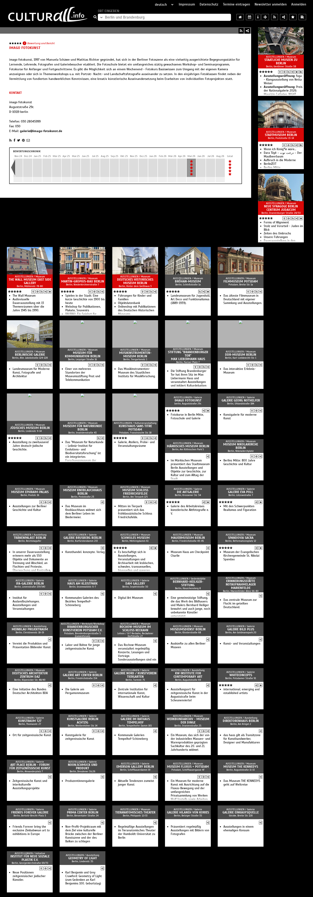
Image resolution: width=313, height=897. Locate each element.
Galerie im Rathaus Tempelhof (135, 720)
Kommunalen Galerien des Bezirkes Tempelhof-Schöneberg (82, 601)
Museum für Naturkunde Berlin (82, 427)
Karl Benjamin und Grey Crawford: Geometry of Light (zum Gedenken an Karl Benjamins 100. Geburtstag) (83, 878)
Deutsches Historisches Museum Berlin (135, 281)
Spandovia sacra (240, 537)
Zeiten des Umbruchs (277, 233)
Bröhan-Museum (188, 281)
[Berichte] (301, 72)
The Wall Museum (24, 296)
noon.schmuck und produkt (82, 766)
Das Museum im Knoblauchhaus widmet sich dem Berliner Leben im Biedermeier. (83, 511)
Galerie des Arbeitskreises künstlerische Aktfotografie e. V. (190, 509)
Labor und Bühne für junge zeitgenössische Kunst (82, 646)
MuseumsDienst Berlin (188, 629)
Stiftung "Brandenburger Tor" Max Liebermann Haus (188, 355)
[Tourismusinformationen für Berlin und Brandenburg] (258, 17)
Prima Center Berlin (82, 812)
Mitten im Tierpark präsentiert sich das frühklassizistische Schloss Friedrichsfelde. (135, 511)
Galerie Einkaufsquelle (240, 812)
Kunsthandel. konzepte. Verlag (85, 552)
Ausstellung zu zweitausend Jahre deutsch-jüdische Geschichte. (31, 445)
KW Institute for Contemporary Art (187, 675)
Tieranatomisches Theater (135, 812)
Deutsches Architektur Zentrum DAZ (30, 675)
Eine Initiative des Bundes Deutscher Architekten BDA (30, 691)
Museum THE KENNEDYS (240, 766)
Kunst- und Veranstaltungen (241, 643)
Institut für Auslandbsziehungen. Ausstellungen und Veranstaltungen (26, 603)
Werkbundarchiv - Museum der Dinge (188, 720)
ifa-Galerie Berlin (30, 583)
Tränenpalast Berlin (30, 537)
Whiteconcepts (240, 675)
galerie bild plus (240, 629)
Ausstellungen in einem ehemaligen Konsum (238, 828)
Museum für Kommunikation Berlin (82, 354)
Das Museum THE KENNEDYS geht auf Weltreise (241, 782)
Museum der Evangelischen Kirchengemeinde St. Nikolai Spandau (241, 555)
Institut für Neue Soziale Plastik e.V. (29, 858)
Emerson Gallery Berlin (135, 766)
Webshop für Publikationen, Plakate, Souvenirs (83, 308)
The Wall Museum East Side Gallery (30, 281)
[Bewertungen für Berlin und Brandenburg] (293, 17)
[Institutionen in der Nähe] (284, 72)
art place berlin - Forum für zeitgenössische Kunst (29, 766)
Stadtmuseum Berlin (281, 135)
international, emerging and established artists (241, 691)
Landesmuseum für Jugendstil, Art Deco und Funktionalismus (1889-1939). (190, 299)
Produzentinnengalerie (80, 781)
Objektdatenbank (129, 303)
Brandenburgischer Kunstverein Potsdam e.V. (82, 628)
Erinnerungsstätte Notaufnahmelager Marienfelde (241, 584)
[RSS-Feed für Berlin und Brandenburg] (274, 17)
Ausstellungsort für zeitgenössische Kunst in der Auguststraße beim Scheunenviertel (189, 695)
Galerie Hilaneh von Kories (188, 812)
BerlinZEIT (270, 164)
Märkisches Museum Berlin (188, 446)
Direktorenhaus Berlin (241, 721)
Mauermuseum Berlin (188, 537)
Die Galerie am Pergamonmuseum (77, 691)
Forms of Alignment (276, 222)
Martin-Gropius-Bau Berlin (82, 281)
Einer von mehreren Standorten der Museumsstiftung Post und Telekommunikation (82, 374)
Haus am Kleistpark (82, 583)
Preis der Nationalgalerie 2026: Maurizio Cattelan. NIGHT (283, 90)
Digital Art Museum (130, 598)
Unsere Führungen (276, 237)
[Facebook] (14, 140)
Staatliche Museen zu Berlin (280, 61)
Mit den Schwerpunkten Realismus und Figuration (239, 508)
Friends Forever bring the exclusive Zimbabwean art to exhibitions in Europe (31, 830)
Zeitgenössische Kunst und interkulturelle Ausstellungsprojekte (30, 784)
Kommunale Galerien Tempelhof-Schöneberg (133, 737)
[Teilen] (247, 31)
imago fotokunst (188, 400)
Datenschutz (209, 4)
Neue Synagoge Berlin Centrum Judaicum (281, 208)
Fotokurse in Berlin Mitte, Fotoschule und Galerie (187, 416)
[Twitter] (18, 140)
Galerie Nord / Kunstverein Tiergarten (135, 675)
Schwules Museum (135, 537)
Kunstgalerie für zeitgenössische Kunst (79, 737)
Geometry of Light (82, 858)
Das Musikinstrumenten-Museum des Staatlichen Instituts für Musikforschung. (137, 372)
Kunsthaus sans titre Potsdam (135, 427)
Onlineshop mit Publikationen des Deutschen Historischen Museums (137, 310)
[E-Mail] (28, 140)
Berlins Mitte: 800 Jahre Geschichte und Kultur (239, 462)
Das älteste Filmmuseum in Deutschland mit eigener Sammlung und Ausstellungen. (242, 299)
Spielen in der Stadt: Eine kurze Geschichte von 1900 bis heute (85, 299)
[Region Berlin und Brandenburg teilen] (283, 17)
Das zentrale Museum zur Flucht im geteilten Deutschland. (240, 603)
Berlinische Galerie (30, 354)
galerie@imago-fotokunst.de (41, 131)
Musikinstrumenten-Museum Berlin (135, 354)
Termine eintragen (236, 4)
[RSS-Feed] (241, 31)
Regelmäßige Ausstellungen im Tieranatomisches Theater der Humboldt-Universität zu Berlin (137, 832)
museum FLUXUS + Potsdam (188, 766)
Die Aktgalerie (188, 492)
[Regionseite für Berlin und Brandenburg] (240, 17)
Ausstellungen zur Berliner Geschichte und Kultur (30, 508)
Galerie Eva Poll (240, 492)
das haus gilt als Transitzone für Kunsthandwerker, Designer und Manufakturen (242, 738)
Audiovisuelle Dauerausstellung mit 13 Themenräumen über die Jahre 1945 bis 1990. (28, 305)
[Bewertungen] (296, 72)
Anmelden (298, 4)
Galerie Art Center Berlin (82, 675)
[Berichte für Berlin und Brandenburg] (302, 17)
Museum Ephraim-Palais (30, 492)
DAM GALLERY (135, 583)
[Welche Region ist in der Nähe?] (265, 17)
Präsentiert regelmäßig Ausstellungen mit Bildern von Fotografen (190, 830)
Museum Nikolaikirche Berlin (240, 446)
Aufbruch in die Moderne (280, 160)
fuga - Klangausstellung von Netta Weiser (283, 79)
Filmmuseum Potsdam (240, 281)
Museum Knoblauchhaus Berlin (82, 491)
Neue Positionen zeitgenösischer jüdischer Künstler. (29, 876)
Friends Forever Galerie (29, 812)
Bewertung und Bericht (41, 43)
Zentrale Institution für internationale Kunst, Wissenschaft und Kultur (134, 693)
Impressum (187, 4)
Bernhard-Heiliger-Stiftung (188, 583)
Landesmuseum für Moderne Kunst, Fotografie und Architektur (31, 372)
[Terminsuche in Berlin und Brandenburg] (249, 17)
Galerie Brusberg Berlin (82, 537)
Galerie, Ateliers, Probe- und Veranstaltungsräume (136, 444)
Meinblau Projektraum (30, 629)
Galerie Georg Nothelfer (241, 400)
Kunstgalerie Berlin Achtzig (82, 720)
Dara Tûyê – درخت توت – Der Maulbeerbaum (283, 154)
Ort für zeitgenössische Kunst (32, 735)
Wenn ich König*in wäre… (280, 149)
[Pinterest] (23, 140)
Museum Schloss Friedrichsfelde (135, 491)
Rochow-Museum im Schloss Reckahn (135, 628)
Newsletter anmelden (271, 4)
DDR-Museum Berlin (240, 354)
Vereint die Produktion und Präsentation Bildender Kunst (32, 645)
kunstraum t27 (29, 721)
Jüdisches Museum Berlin (30, 428)
